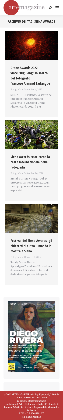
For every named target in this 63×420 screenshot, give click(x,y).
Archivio (37, 416)
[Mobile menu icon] (57, 8)
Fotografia (15, 89)
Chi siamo (27, 416)
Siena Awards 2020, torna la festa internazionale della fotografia (30, 162)
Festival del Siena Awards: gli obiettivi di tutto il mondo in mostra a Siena (31, 245)
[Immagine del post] (31, 45)
